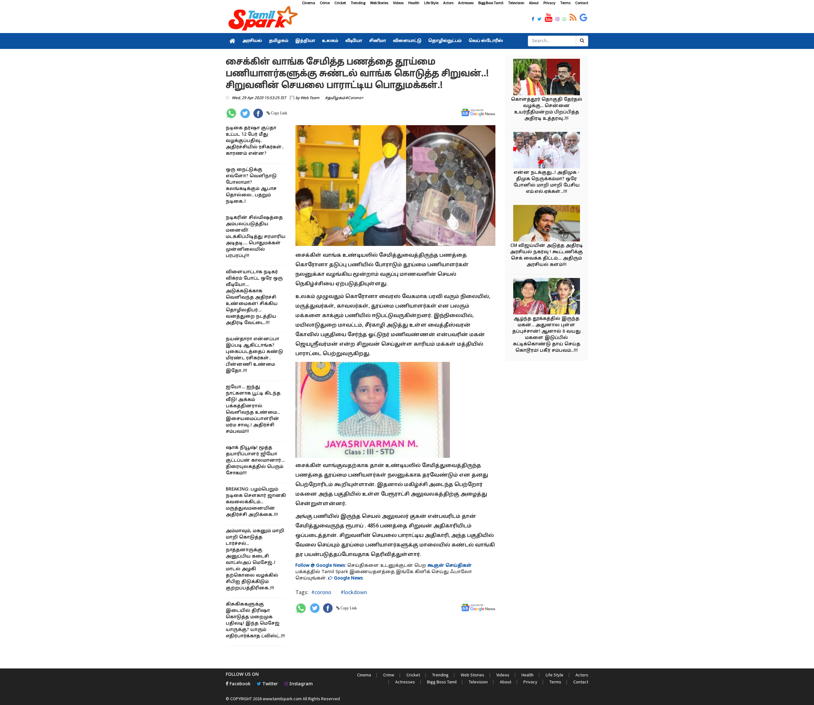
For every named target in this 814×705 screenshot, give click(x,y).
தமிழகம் (278, 41)
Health (413, 2)
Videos (398, 2)
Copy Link (278, 113)
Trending (358, 2)
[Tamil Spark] (262, 19)
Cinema (308, 2)
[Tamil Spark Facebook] (533, 20)
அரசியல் (252, 41)
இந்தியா (305, 41)
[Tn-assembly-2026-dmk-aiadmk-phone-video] (546, 151)
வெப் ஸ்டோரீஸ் (486, 41)
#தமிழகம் (335, 98)
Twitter (269, 684)
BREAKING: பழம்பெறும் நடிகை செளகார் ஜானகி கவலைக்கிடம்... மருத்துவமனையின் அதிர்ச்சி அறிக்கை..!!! (256, 502)
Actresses (465, 2)
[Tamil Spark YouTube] (548, 18)
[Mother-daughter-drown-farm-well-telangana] (546, 297)
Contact (581, 2)
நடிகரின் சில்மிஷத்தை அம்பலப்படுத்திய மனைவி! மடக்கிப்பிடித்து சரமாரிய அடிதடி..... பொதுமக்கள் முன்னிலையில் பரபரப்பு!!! (256, 237)
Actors (448, 2)
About (534, 2)
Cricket (340, 2)
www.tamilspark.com (282, 699)
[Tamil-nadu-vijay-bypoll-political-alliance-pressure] (546, 224)
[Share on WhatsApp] (231, 113)
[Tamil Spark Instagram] (557, 20)
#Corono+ (354, 98)
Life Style (431, 2)
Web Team (309, 98)
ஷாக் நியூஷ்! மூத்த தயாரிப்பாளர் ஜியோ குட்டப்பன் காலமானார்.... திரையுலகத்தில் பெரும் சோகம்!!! (255, 460)
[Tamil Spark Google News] (583, 18)
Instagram (300, 684)
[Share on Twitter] (245, 113)
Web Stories (379, 2)
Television (516, 2)
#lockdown (353, 592)
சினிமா (377, 41)
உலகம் (330, 41)
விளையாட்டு (407, 41)
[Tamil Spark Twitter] (539, 20)
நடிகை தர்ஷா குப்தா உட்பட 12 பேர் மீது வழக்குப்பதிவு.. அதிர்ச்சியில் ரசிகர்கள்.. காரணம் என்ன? (255, 140)
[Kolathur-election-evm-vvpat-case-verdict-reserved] (546, 78)
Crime (325, 2)
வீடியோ (353, 41)
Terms (565, 2)
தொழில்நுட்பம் (445, 41)
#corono (321, 592)
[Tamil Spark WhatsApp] (564, 20)
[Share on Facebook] (258, 113)
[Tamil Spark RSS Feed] (572, 18)
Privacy (549, 2)
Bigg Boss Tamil (490, 2)
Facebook (239, 684)
